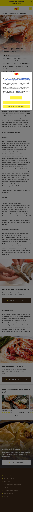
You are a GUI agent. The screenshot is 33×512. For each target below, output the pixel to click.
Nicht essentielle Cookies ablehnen (16, 106)
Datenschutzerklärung (7, 93)
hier (19, 91)
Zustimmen (16, 102)
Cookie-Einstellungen (16, 97)
